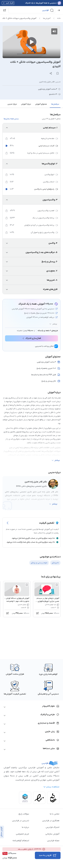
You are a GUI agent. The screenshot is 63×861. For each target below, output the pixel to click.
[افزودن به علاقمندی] (56, 584)
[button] (32, 10)
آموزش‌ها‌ (46, 18)
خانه (59, 18)
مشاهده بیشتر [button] (52, 786)
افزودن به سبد (45, 855)
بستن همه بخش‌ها (11, 119)
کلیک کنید (9, 3)
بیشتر (54, 324)
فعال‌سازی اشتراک (33, 338)
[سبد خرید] (4, 10)
